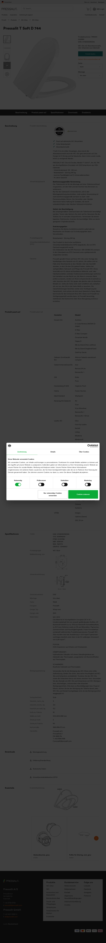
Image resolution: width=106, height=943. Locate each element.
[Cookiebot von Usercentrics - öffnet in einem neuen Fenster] (89, 445)
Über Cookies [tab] (84, 452)
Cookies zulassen (83, 494)
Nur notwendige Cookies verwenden (53, 494)
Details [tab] (53, 452)
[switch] (41, 484)
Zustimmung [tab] (22, 452)
